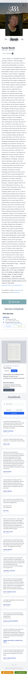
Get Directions (8, 326)
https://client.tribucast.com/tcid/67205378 (12, 285)
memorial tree (18, 290)
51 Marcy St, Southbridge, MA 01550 (14, 323)
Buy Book (14, 370)
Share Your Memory (8, 390)
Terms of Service (18, 669)
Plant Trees (20, 326)
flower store (17, 292)
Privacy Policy (10, 669)
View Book (6, 370)
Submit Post (14, 413)
